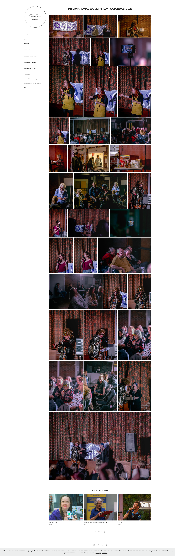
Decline (104, 553)
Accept (98, 553)
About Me (26, 35)
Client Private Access (30, 68)
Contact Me (27, 74)
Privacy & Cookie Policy (30, 79)
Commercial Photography (31, 62)
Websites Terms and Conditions (32, 83)
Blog (25, 88)
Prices (25, 39)
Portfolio (26, 43)
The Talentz (27, 50)
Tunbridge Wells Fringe (30, 56)
